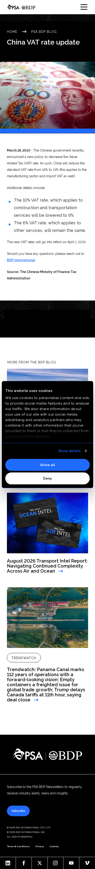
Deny (47, 478)
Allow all (47, 465)
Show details (69, 451)
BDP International (21, 260)
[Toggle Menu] (84, 7)
